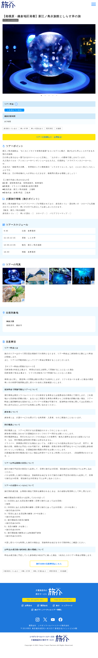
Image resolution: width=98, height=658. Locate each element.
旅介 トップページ (64, 605)
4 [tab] (53, 95)
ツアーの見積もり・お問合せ (49, 137)
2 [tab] (45, 95)
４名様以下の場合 (14, 110)
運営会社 (44, 605)
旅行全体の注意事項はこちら (49, 564)
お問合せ (28, 605)
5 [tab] (56, 95)
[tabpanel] (49, 59)
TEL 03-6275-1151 (35, 600)
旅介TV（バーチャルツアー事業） (49, 610)
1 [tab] (41, 95)
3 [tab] (49, 95)
